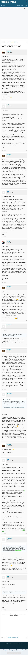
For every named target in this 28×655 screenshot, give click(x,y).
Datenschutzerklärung (13, 647)
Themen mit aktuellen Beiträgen (18, 8)
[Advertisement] (14, 24)
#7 (26, 345)
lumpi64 (9, 51)
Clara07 (8, 241)
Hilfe (11, 643)
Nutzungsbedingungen (18, 643)
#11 (26, 533)
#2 (26, 150)
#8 (26, 389)
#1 (26, 99)
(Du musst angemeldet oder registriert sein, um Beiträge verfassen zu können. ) (14, 614)
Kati (8, 104)
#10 (26, 454)
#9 (26, 439)
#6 (26, 320)
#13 (26, 609)
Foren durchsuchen (5, 8)
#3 (26, 186)
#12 (26, 571)
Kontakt (6, 643)
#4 (26, 236)
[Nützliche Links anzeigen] (26, 42)
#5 (26, 282)
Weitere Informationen (16, 653)
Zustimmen (9, 653)
